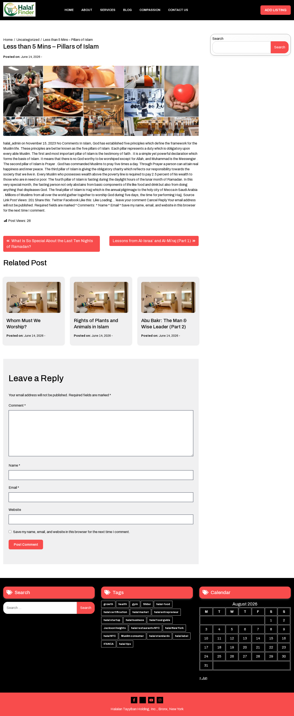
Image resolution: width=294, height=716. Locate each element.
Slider (147, 604)
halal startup (112, 620)
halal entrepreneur (166, 612)
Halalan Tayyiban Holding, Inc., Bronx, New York (147, 709)
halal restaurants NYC (145, 628)
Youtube (151, 700)
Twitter (142, 700)
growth (108, 604)
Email (14, 487)
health (122, 604)
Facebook (134, 700)
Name (14, 465)
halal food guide (159, 620)
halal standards (159, 636)
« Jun (203, 678)
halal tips (125, 643)
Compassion (149, 10)
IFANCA (109, 643)
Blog (127, 10)
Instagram (160, 700)
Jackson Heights (115, 628)
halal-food (163, 604)
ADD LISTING (275, 10)
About (86, 10)
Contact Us (178, 10)
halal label (181, 636)
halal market (140, 612)
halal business (135, 620)
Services (107, 10)
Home (69, 10)
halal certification (115, 612)
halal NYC (110, 636)
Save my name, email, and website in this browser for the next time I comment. (71, 532)
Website (15, 510)
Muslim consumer (132, 636)
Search (217, 38)
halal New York (174, 628)
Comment (17, 405)
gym (135, 604)
